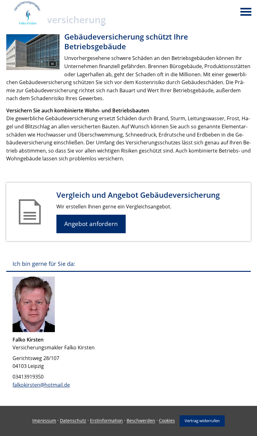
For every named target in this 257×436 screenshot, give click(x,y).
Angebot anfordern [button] (91, 224)
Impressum (44, 421)
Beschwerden (141, 421)
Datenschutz (73, 421)
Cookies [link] (167, 421)
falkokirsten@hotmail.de (41, 384)
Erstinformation (106, 421)
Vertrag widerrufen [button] (202, 420)
